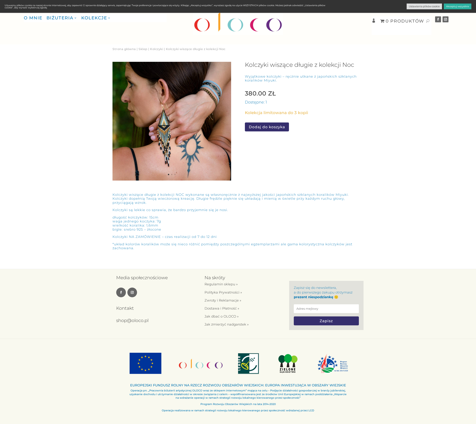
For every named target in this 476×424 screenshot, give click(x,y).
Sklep (143, 49)
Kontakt (125, 308)
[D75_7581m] (171, 179)
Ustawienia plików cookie (424, 6)
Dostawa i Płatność (221, 308)
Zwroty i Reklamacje (222, 300)
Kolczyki (156, 49)
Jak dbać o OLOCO (221, 316)
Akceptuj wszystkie (457, 6)
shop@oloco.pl (132, 320)
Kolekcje (94, 17)
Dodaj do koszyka (267, 127)
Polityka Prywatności (222, 292)
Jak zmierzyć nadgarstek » (227, 324)
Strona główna (124, 49)
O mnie (33, 17)
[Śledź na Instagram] (445, 19)
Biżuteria (59, 17)
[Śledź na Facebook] (438, 19)
